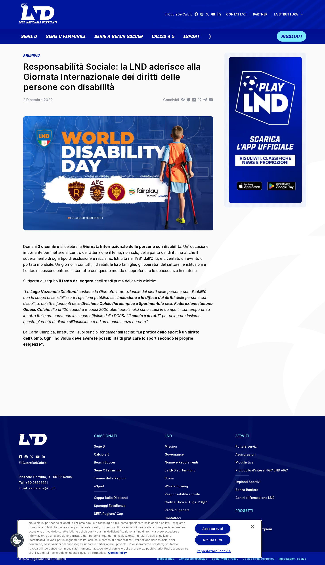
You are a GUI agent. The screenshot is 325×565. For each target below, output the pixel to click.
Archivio (31, 55)
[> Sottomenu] (210, 36)
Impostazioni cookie (292, 558)
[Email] (210, 99)
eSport (191, 35)
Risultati (291, 35)
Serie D (29, 35)
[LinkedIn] (220, 14)
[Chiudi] (252, 527)
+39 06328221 (36, 483)
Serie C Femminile (66, 35)
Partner (260, 14)
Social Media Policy (225, 558)
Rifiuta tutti (212, 540)
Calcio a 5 (163, 35)
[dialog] (140, 539)
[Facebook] (197, 14)
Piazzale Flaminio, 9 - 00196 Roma (45, 477)
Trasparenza (165, 558)
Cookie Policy (117, 552)
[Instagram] (203, 14)
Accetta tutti (212, 529)
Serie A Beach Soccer (118, 35)
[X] (199, 99)
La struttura (286, 14)
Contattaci (236, 14)
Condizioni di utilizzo (193, 558)
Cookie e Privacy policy (258, 558)
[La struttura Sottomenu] (301, 14)
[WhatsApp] (188, 99)
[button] (17, 540)
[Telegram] (205, 99)
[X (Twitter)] (208, 14)
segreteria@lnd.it (42, 488)
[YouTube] (214, 14)
